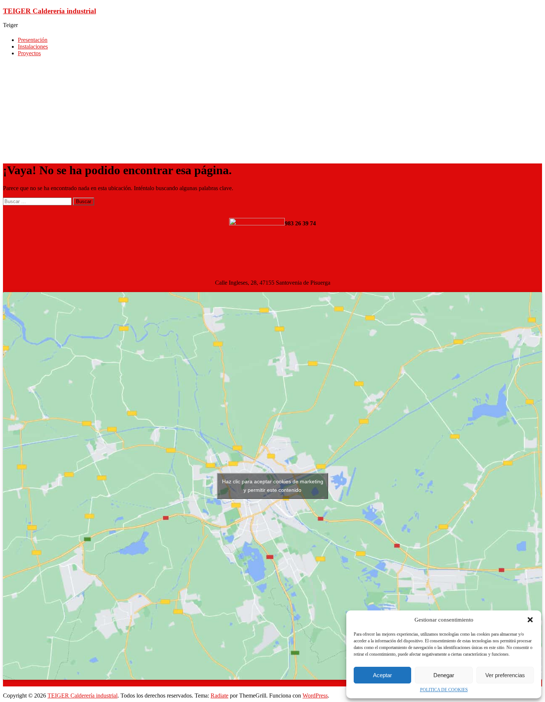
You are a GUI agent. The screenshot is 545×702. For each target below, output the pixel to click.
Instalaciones (33, 46)
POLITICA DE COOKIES (444, 689)
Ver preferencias (505, 675)
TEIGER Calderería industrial (49, 11)
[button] (530, 619)
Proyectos (29, 53)
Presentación (32, 40)
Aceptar (382, 675)
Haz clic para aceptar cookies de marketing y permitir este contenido (272, 486)
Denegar (443, 675)
